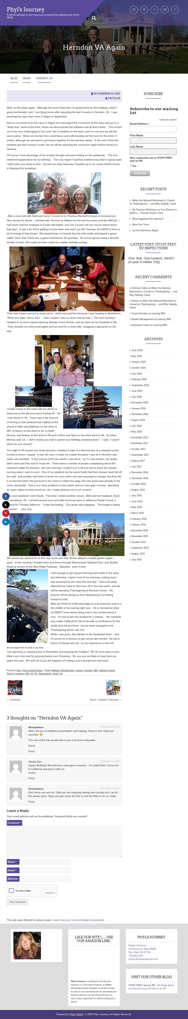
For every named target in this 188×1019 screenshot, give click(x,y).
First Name (136, 135)
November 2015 (139, 536)
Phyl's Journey (26, 9)
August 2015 (138, 553)
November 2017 (139, 443)
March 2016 (137, 513)
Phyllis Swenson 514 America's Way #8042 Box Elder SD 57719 (142, 949)
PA (35, 673)
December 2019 (139, 402)
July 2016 (136, 495)
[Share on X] (6, 504)
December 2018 (139, 414)
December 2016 (139, 472)
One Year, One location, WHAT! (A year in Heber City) (151, 260)
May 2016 (136, 507)
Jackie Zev (35, 761)
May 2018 (136, 431)
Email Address (140, 124)
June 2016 (136, 501)
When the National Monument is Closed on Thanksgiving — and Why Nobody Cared (153, 291)
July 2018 (136, 426)
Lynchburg (19, 673)
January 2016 (138, 524)
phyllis (114, 98)
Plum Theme (76, 1014)
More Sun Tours (140, 224)
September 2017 (140, 454)
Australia (13, 699)
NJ (31, 673)
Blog (14, 78)
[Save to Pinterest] (6, 513)
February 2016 (139, 519)
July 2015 (136, 559)
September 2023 (140, 385)
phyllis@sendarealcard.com (143, 959)
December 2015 (139, 530)
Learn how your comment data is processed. (79, 919)
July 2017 (136, 466)
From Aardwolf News (32, 670)
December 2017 (139, 437)
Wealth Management (142, 319)
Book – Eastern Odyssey (106, 699)
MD (27, 673)
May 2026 (136, 356)
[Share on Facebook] (6, 496)
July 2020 (136, 396)
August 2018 (138, 420)
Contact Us (44, 78)
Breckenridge (68, 670)
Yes (134, 166)
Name (12, 861)
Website (13, 878)
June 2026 (136, 350)
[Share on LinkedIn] (6, 521)
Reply (31, 751)
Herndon (88, 670)
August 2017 (138, 460)
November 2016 (139, 478)
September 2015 (140, 547)
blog (19, 670)
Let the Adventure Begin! (145, 230)
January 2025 (138, 361)
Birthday (56, 670)
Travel (55, 673)
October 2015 (138, 542)
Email (12, 870)
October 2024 (138, 367)
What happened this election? (148, 218)
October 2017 (138, 449)
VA (61, 673)
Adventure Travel (140, 325)
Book (26, 78)
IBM (96, 670)
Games (79, 670)
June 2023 (136, 391)
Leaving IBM (158, 313)
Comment (14, 822)
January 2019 (138, 408)
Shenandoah (44, 673)
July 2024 (136, 373)
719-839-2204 (136, 955)
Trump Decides (139, 313)
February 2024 (139, 379)
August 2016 (138, 489)
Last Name (136, 146)
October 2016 (138, 484)
